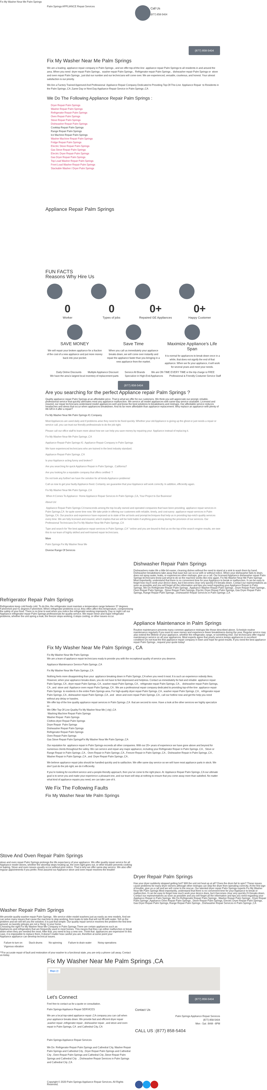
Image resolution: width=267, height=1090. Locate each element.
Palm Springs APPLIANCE (71, 6)
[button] (89, 1036)
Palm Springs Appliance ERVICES (71, 1009)
